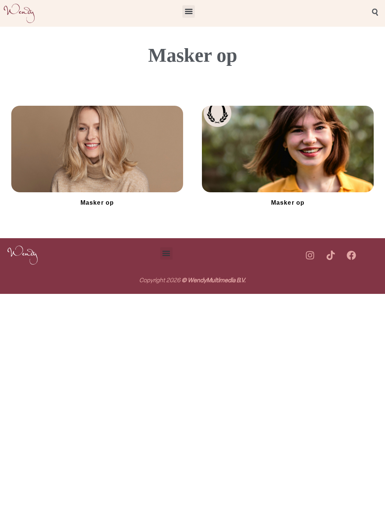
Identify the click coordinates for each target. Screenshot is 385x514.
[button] (188, 11)
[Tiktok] (330, 255)
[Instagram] (309, 255)
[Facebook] (351, 255)
